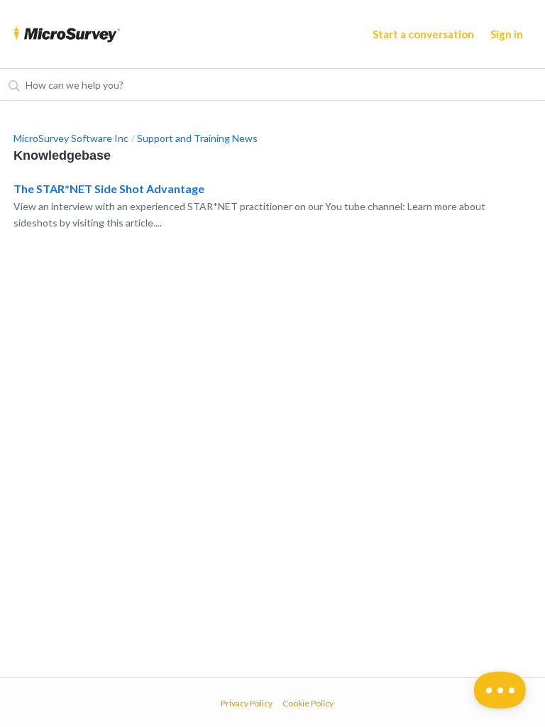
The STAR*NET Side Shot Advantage (108, 188)
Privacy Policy (246, 703)
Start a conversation (423, 34)
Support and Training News (197, 138)
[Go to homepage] (66, 34)
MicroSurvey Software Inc (70, 138)
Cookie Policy (308, 703)
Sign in (506, 34)
